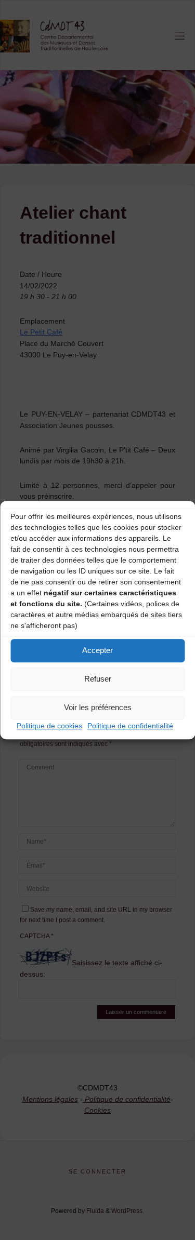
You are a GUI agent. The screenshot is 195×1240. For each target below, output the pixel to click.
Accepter (97, 650)
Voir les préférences (98, 707)
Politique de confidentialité (130, 726)
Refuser (97, 678)
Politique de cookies (49, 726)
